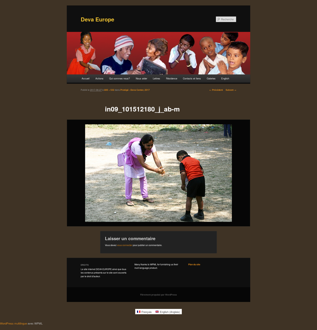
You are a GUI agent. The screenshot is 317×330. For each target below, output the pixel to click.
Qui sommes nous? (119, 78)
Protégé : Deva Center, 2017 (135, 89)
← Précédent (216, 89)
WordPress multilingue (13, 323)
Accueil (86, 78)
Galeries (211, 78)
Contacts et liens (192, 78)
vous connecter (124, 245)
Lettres (156, 78)
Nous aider (141, 78)
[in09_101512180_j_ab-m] (158, 173)
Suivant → (231, 89)
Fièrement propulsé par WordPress (158, 294)
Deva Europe (97, 19)
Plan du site (194, 264)
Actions (99, 78)
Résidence (171, 78)
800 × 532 (109, 89)
